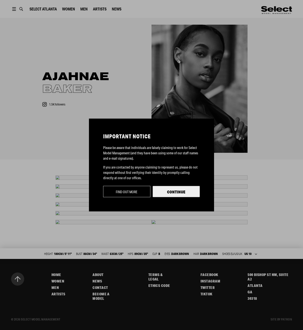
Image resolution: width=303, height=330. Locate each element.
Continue (176, 192)
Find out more (127, 191)
